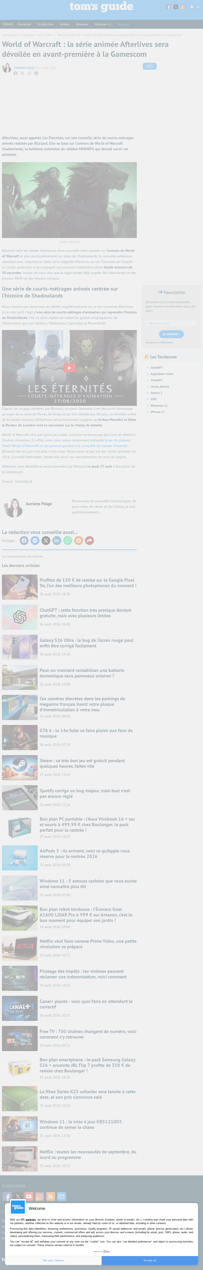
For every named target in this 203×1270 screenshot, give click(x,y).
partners (31, 1219)
